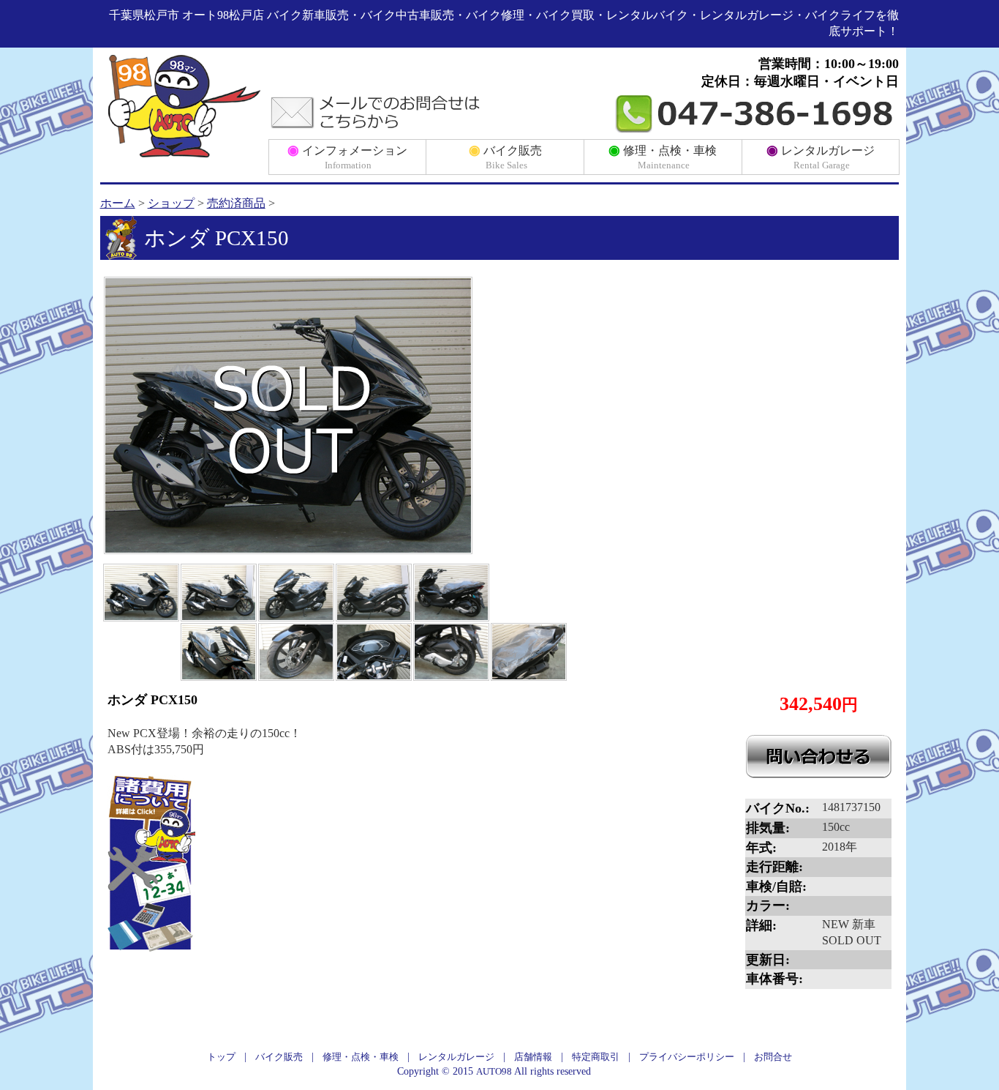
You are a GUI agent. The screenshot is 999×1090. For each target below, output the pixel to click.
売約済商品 (236, 203)
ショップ (171, 203)
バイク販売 (505, 156)
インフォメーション (347, 156)
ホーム (117, 203)
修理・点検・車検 (662, 156)
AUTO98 (494, 1071)
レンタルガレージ (820, 156)
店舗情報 (533, 1056)
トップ (221, 1056)
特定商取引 (595, 1056)
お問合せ (773, 1056)
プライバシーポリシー (686, 1056)
